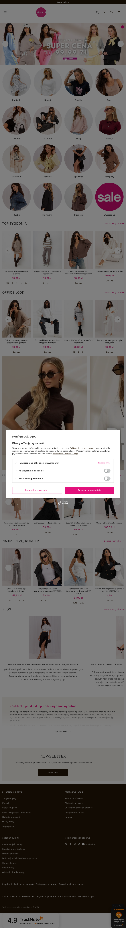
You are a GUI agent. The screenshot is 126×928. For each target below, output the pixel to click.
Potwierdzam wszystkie (89, 490)
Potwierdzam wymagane (37, 490)
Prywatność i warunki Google (65, 453)
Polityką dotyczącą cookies (82, 448)
